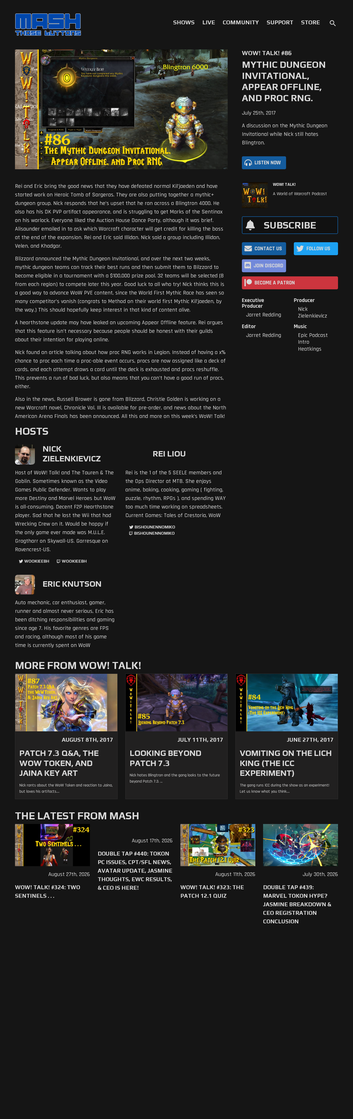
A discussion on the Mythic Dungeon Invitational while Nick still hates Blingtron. (284, 134)
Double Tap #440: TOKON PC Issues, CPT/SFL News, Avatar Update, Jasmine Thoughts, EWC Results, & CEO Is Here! (135, 870)
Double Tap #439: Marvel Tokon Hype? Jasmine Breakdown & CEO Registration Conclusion (297, 904)
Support (280, 22)
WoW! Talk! (284, 184)
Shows (184, 22)
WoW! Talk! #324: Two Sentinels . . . (47, 891)
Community (241, 22)
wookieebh (74, 561)
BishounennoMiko (155, 527)
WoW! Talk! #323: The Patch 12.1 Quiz (212, 891)
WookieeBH (36, 561)
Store (310, 22)
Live (208, 22)
